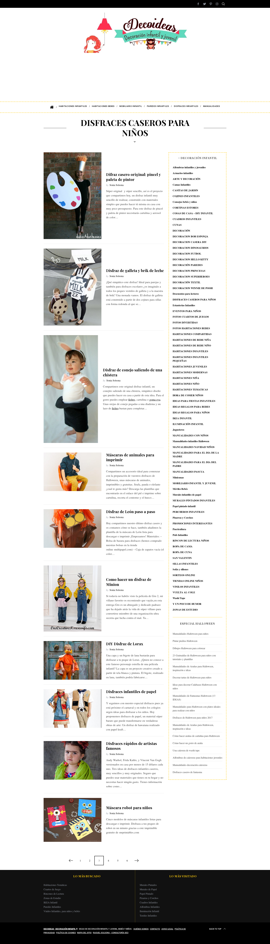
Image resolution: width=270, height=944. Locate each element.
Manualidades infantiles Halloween (191, 441)
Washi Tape (179, 598)
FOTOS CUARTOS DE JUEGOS (191, 316)
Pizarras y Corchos (183, 517)
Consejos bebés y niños (185, 202)
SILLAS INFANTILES (185, 563)
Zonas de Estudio (52, 898)
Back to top (215, 929)
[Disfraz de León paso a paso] (72, 528)
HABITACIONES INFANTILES (190, 351)
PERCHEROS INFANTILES (188, 512)
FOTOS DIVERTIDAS (185, 322)
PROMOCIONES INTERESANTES (192, 523)
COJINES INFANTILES (186, 196)
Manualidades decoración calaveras (190, 764)
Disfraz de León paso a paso (130, 511)
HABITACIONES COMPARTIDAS (192, 334)
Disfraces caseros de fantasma (187, 772)
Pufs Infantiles (180, 535)
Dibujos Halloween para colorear (189, 648)
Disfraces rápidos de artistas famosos (131, 746)
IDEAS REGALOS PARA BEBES (191, 406)
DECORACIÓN (181, 230)
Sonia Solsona (117, 185)
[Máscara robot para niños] (72, 820)
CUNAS (177, 225)
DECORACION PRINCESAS (189, 270)
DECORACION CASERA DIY (190, 242)
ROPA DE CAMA (182, 546)
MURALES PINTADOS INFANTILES (194, 500)
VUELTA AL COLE (184, 592)
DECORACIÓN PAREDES (188, 265)
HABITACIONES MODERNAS (190, 372)
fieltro (131, 399)
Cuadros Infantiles (149, 902)
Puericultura (179, 529)
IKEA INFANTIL (182, 418)
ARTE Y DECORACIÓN (186, 179)
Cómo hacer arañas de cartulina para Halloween (196, 735)
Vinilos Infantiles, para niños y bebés (62, 911)
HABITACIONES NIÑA (186, 378)
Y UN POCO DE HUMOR (187, 604)
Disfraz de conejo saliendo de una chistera (132, 372)
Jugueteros (178, 429)
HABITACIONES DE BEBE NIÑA (192, 339)
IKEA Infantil (50, 902)
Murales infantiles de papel (187, 494)
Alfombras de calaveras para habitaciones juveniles (197, 757)
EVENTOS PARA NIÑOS (187, 311)
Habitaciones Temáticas (55, 885)
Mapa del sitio (84, 933)
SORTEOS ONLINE (184, 575)
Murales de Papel (148, 889)
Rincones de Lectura (54, 893)
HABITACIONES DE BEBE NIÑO (192, 345)
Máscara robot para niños (129, 807)
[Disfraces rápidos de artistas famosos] (72, 760)
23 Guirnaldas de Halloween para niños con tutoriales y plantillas (194, 657)
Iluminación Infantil (149, 911)
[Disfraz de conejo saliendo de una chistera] (71, 389)
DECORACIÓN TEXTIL (186, 282)
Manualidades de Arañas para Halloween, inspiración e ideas (193, 668)
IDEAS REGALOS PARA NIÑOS (191, 412)
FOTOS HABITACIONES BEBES (191, 328)
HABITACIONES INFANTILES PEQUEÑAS (190, 358)
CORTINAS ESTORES (185, 207)
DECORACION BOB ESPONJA (190, 236)
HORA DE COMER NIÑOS (188, 395)
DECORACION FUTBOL (187, 253)
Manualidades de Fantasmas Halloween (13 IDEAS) (194, 697)
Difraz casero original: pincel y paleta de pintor (133, 177)
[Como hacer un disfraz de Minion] (72, 598)
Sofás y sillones (180, 569)
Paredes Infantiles (52, 906)
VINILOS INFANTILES (186, 586)
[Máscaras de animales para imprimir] (72, 471)
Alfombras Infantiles (150, 906)
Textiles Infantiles (148, 915)
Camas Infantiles (181, 184)
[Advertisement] (135, 75)
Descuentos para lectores (186, 293)
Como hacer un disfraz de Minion (128, 582)
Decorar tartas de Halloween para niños (192, 677)
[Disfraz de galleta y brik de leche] (72, 287)
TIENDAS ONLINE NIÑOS (188, 581)
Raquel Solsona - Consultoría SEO (110, 933)
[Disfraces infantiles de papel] (72, 708)
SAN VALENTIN (182, 558)
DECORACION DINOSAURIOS (190, 248)
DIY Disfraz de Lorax (124, 643)
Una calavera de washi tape (186, 750)
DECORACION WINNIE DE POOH (193, 288)
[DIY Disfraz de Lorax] (72, 660)
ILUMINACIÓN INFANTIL (188, 424)
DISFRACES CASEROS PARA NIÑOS (194, 299)
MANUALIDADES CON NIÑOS (190, 435)
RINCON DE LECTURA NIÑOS (191, 540)
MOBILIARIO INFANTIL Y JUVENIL (194, 483)
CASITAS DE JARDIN (185, 190)
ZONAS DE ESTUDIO (185, 609)
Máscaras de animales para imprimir (130, 457)
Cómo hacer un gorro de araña (188, 743)
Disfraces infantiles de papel (131, 691)
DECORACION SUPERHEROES (191, 276)
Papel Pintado (146, 893)
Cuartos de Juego (52, 889)
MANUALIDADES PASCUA (188, 471)
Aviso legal (167, 929)
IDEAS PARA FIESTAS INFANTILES (194, 401)
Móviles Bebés (180, 489)
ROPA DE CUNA (182, 552)
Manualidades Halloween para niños (190, 633)
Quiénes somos (141, 929)
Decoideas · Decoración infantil (60, 929)
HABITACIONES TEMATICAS (190, 389)
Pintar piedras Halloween (185, 640)
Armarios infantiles (183, 173)
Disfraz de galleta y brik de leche (135, 270)
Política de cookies (66, 933)
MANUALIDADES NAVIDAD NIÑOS (194, 447)
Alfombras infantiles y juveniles (189, 167)
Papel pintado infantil (184, 506)
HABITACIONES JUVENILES (190, 366)
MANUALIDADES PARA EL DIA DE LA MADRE (196, 454)
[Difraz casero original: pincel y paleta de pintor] (72, 195)
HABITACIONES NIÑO (186, 383)
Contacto (155, 929)
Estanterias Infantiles (184, 305)
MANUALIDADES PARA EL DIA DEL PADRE (195, 464)
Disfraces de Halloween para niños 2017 (192, 717)
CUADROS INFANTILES (187, 219)
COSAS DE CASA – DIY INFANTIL (193, 213)
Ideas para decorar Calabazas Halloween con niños (195, 686)
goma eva (154, 399)
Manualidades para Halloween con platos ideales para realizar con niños (196, 708)
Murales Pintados (148, 885)
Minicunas (178, 477)
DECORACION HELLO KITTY (190, 259)
